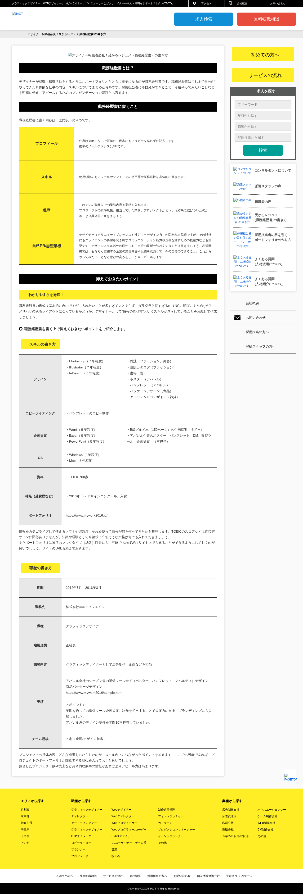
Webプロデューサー (124, 823)
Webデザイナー (121, 809)
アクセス (206, 3)
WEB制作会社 (266, 823)
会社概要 (242, 3)
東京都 (25, 816)
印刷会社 (228, 823)
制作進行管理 (166, 809)
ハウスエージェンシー (272, 809)
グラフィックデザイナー (86, 809)
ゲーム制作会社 (267, 816)
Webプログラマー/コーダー (129, 829)
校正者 (115, 856)
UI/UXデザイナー (122, 836)
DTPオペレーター (82, 836)
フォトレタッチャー (171, 816)
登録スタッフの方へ (261, 346)
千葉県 (25, 836)
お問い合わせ (278, 3)
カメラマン (165, 823)
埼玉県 (25, 829)
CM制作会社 (265, 829)
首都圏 (25, 809)
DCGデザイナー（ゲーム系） (130, 842)
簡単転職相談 (88, 876)
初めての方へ (64, 876)
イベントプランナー (171, 836)
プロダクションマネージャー (176, 829)
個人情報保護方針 (208, 876)
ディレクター (79, 816)
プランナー (78, 849)
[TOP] (16, 34)
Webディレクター (122, 816)
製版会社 (228, 829)
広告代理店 (229, 816)
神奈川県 (26, 823)
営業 (114, 849)
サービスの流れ (113, 876)
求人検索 (203, 19)
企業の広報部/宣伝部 (235, 836)
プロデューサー (81, 856)
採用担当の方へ (257, 332)
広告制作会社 (230, 809)
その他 (25, 842)
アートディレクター (84, 823)
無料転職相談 (266, 19)
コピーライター (81, 842)
